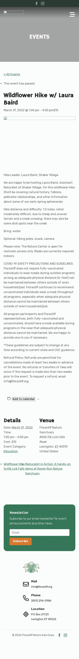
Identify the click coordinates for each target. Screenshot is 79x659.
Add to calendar (23, 399)
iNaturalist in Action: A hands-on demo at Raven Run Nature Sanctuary (48, 468)
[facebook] (36, 3)
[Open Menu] (72, 15)
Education (11, 451)
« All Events (12, 74)
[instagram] (42, 3)
